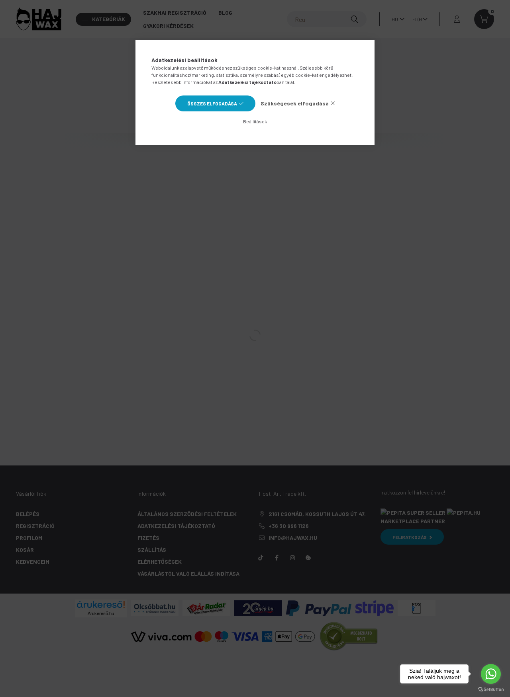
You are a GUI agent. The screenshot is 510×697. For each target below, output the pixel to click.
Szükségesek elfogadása (295, 103)
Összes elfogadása (212, 103)
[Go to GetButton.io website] (491, 689)
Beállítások (255, 121)
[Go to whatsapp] (491, 674)
